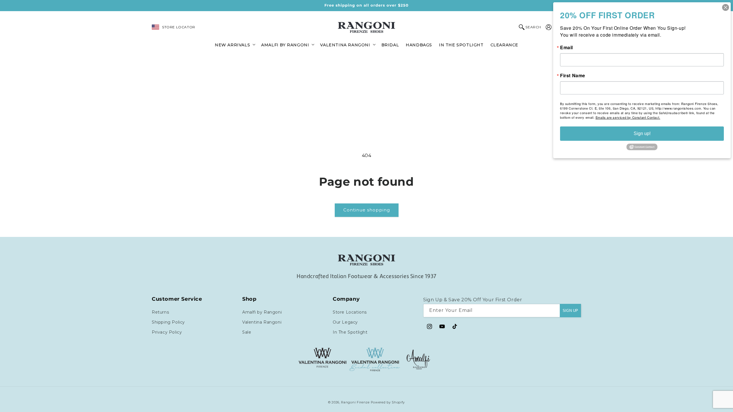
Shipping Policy (168, 322)
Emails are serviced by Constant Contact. (628, 117)
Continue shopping (366, 210)
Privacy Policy (167, 332)
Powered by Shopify (388, 402)
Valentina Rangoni (261, 322)
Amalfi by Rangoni (262, 312)
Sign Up (570, 310)
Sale (246, 332)
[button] (234, 44)
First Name (572, 75)
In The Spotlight (350, 332)
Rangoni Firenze (356, 402)
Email (566, 47)
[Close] (725, 7)
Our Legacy (345, 322)
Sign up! (642, 133)
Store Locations (350, 312)
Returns (160, 312)
